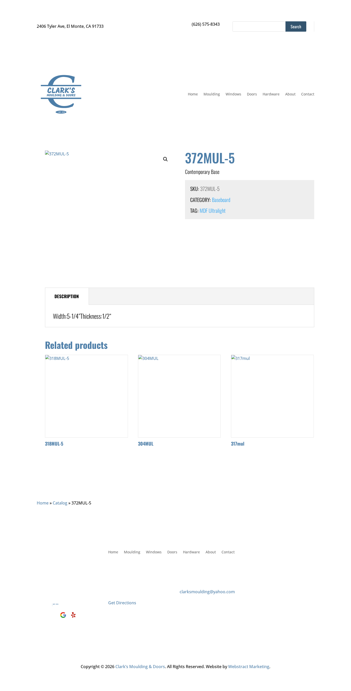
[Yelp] (73, 618)
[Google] (64, 618)
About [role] (290, 94)
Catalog (60, 503)
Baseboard (221, 199)
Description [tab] (66, 296)
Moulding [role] (212, 94)
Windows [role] (233, 94)
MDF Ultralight (213, 210)
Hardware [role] (271, 94)
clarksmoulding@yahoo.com (207, 592)
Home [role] (193, 94)
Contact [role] (307, 94)
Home (43, 503)
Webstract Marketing (248, 666)
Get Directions (122, 603)
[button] (165, 159)
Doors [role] (252, 94)
